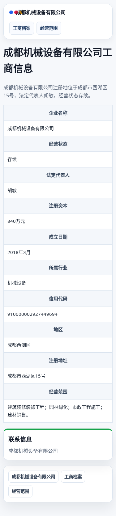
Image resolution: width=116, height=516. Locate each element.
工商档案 (21, 28)
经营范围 (49, 28)
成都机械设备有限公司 (41, 12)
